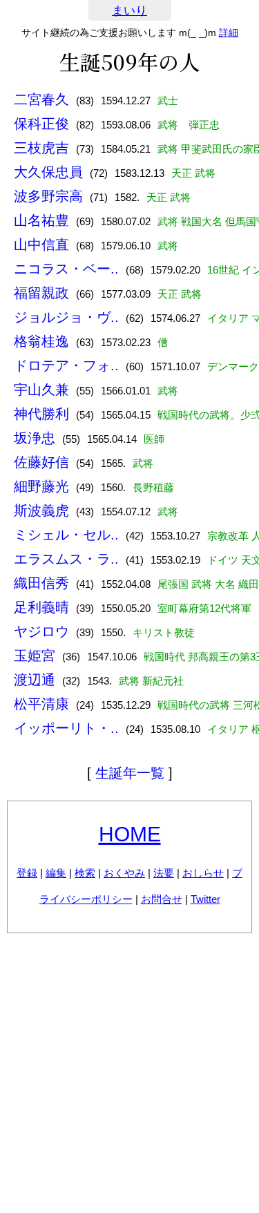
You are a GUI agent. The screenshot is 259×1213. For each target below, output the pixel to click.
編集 (56, 873)
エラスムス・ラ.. (66, 558)
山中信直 (41, 244)
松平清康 (41, 703)
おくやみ (124, 873)
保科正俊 (41, 123)
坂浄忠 (34, 438)
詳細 (228, 32)
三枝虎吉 (41, 147)
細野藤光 (41, 486)
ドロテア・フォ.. (66, 365)
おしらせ (203, 873)
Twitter (205, 899)
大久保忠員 (48, 172)
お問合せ (161, 899)
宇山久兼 (41, 389)
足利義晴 (41, 607)
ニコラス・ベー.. (66, 268)
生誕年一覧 (129, 773)
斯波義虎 (41, 510)
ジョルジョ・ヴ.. (66, 317)
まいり (129, 10)
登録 (27, 873)
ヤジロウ (41, 631)
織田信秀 (41, 583)
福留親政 (41, 292)
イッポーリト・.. (66, 728)
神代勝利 (41, 413)
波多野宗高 (48, 196)
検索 (85, 873)
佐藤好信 (41, 462)
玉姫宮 (34, 655)
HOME (130, 834)
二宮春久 (41, 99)
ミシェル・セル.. (66, 534)
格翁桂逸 (41, 341)
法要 (163, 873)
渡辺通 (34, 679)
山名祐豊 (41, 220)
